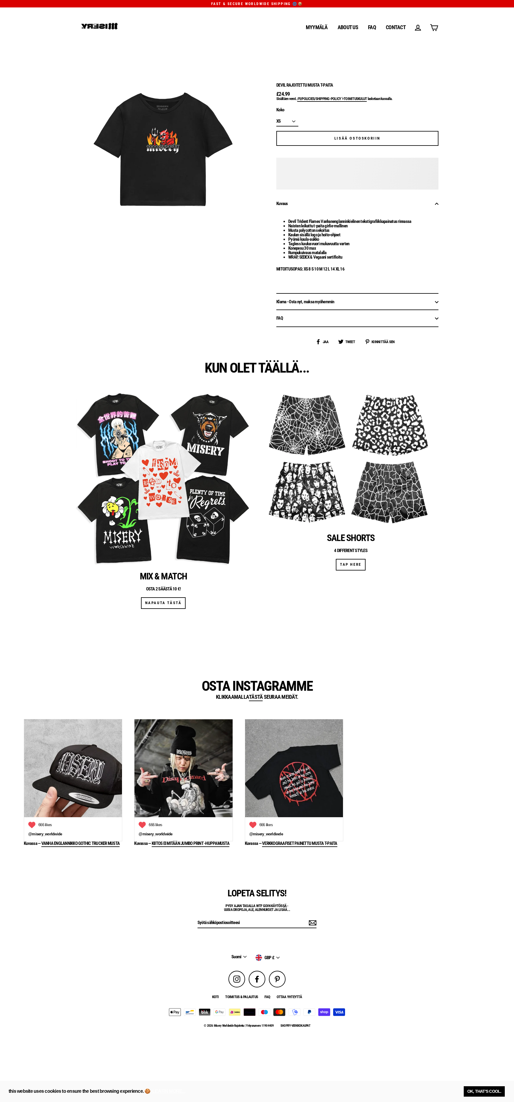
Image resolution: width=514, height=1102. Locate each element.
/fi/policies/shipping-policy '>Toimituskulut (332, 99)
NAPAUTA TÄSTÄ (163, 603)
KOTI (215, 997)
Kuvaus (282, 203)
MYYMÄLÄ (317, 27)
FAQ (372, 27)
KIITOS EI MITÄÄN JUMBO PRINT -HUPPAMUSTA (190, 843)
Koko (280, 110)
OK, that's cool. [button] (484, 1091)
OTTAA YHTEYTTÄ (289, 997)
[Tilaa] (311, 922)
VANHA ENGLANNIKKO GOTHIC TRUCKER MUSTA (80, 843)
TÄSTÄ (256, 697)
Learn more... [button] (168, 1091)
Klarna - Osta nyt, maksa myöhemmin (305, 301)
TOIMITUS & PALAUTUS (241, 997)
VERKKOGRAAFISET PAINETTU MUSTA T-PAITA (299, 843)
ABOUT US (348, 27)
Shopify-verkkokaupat (295, 1026)
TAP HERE (350, 564)
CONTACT (396, 27)
